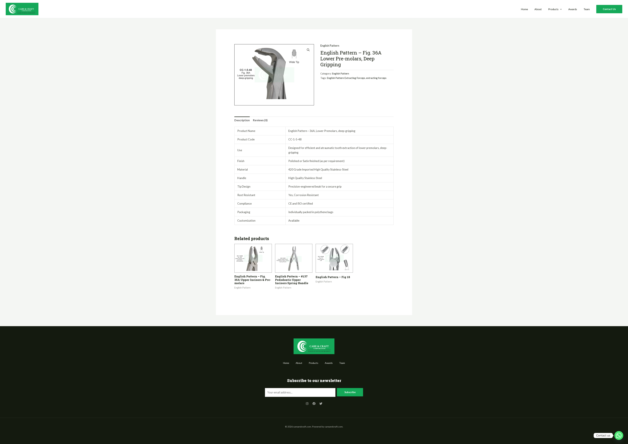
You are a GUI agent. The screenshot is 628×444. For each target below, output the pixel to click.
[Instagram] (307, 403)
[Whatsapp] (618, 435)
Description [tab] (242, 120)
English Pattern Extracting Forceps (346, 77)
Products (553, 9)
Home (524, 9)
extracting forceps (376, 77)
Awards (572, 9)
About (538, 9)
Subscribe (350, 392)
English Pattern (329, 45)
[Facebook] (314, 403)
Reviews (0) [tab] (260, 120)
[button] (560, 9)
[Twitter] (320, 403)
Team (587, 9)
